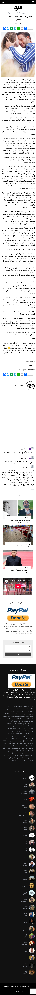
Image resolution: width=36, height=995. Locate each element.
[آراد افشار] (31, 850)
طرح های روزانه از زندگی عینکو (24, 738)
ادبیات (7, 708)
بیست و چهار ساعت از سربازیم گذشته (22, 716)
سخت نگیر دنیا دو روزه (26, 733)
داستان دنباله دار (23, 721)
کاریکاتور (30, 748)
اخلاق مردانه (14, 708)
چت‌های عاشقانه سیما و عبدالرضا (14, 718)
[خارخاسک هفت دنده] (31, 886)
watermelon (18, 706)
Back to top (19, 991)
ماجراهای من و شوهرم (14, 750)
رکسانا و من (10, 726)
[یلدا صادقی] (31, 929)
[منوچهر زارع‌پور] (31, 878)
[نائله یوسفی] (31, 914)
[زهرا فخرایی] (31, 893)
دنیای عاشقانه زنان (20, 726)
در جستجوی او (9, 723)
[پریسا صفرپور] (31, 907)
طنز (4, 738)
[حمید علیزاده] (31, 864)
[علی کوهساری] (31, 957)
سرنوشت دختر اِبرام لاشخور (11, 733)
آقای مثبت (10, 706)
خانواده (31, 721)
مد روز (23, 753)
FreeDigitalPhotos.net (26, 369)
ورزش (31, 760)
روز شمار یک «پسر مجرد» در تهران (16, 728)
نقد (7, 757)
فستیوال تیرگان (12, 745)
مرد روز (25, 778)
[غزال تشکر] (31, 857)
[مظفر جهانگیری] (31, 900)
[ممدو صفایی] (31, 922)
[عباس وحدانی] (31, 965)
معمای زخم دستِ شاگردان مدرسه (23, 755)
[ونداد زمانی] (31, 785)
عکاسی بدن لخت (28, 743)
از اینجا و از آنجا (29, 711)
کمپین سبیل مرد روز (12, 748)
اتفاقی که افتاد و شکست (26, 708)
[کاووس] (31, 835)
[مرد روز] (31, 778)
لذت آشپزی (25, 750)
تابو (32, 718)
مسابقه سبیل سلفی (14, 753)
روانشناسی (30, 728)
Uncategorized (28, 706)
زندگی (28, 544)
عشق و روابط (24, 13)
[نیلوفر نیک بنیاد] (31, 943)
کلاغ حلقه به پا (23, 748)
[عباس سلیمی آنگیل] (31, 814)
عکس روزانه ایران (17, 743)
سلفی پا (25, 735)
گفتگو (31, 750)
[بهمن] (31, 799)
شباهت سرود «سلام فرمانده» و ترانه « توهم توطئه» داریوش (19, 521)
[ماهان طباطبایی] (31, 792)
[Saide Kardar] (31, 806)
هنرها (3, 757)
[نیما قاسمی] (31, 972)
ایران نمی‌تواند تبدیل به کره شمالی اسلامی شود (20, 571)
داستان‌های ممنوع (28, 723)
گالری (3, 748)
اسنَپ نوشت (19, 711)
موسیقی (30, 757)
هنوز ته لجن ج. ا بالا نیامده (22, 545)
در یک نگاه (27, 518)
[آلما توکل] (31, 936)
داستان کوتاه (13, 721)
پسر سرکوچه (6, 716)
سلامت (31, 735)
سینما (12, 735)
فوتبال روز (4, 745)
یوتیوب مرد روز (15, 760)
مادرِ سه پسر (29, 753)
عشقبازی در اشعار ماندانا (10, 740)
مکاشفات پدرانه (7, 755)
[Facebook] (4, 28)
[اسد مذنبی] (31, 821)
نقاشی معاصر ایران (14, 757)
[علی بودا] (31, 950)
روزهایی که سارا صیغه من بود (25, 730)
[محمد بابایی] (31, 828)
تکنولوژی (27, 718)
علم (10, 743)
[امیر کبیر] (31, 842)
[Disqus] (18, 420)
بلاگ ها (7, 713)
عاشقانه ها (30, 740)
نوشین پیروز (18, 22)
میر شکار (24, 757)
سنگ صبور (18, 735)
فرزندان (5, 743)
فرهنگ (31, 745)
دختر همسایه (18, 723)
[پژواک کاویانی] (31, 871)
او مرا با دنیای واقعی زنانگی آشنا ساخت (22, 713)
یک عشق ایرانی (23, 760)
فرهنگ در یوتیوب (23, 745)
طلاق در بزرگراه (10, 738)
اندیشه (12, 711)
